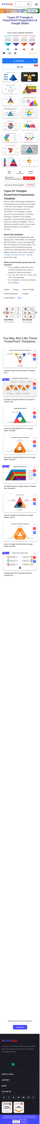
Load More (20, 1027)
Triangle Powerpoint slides (14, 255)
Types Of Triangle (28, 289)
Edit (28, 66)
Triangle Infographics (11, 293)
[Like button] (4, 53)
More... (20, 298)
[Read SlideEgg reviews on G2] (7, 1099)
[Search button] (28, 4)
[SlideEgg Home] (20, 1040)
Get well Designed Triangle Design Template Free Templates (20, 487)
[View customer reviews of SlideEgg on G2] (19, 1099)
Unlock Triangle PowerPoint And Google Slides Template (18, 545)
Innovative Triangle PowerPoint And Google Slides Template (19, 458)
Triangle (6, 289)
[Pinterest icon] (15, 53)
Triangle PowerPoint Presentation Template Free (19, 372)
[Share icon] (9, 53)
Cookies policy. (21, 1119)
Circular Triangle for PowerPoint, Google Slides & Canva (18, 516)
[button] (34, 351)
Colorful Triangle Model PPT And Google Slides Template (18, 429)
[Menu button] (36, 4)
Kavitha (31, 173)
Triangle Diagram (9, 298)
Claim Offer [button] (33, 11)
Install (29, 178)
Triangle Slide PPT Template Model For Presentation (18, 574)
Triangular (25, 293)
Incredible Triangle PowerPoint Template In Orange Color (19, 401)
